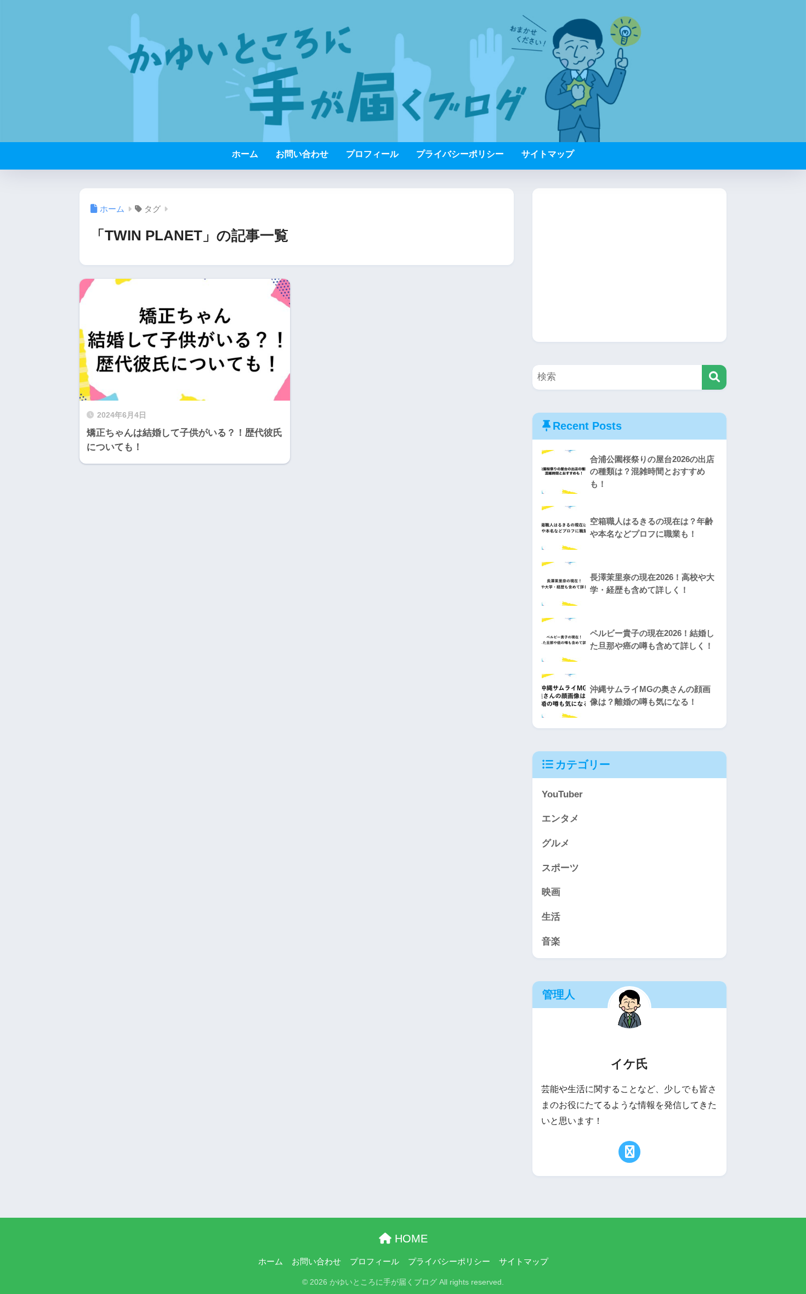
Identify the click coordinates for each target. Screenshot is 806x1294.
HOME (409, 1239)
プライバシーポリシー (460, 154)
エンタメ (560, 818)
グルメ (556, 843)
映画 (551, 892)
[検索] (714, 377)
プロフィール (372, 154)
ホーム (245, 154)
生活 (551, 917)
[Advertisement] (629, 265)
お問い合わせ (302, 154)
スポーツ (560, 868)
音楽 (551, 941)
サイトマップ (547, 154)
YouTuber (562, 794)
